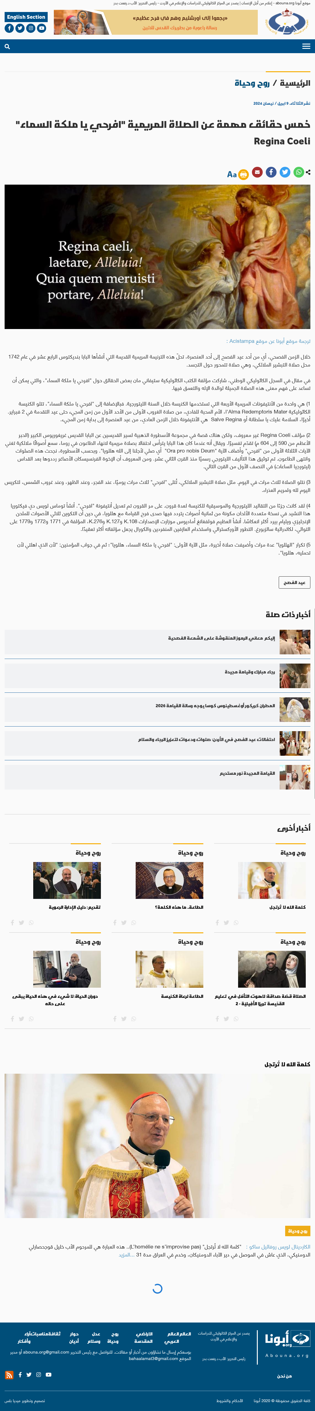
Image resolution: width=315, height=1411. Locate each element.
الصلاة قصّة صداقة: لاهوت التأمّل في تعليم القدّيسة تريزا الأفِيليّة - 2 (260, 1000)
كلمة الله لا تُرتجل (287, 907)
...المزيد (127, 1254)
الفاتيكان (296, 1314)
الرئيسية (295, 82)
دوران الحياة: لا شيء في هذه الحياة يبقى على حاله (55, 1000)
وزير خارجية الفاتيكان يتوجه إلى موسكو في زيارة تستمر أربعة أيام (225, 1294)
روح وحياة (297, 1231)
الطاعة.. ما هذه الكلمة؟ (179, 907)
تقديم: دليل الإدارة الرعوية (75, 907)
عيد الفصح (294, 582)
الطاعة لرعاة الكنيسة (182, 996)
